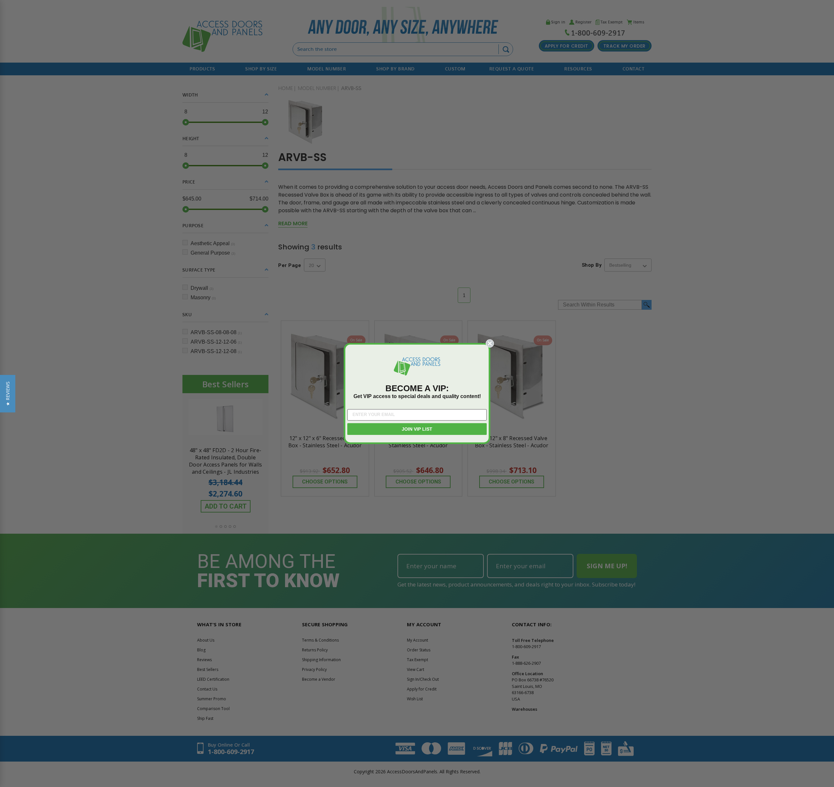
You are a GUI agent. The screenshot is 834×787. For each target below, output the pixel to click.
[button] (7, 393)
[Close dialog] (490, 343)
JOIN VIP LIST (417, 429)
